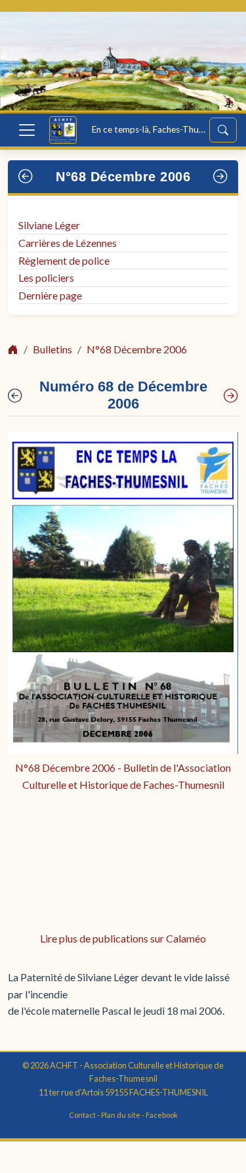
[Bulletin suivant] (220, 177)
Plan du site (120, 1115)
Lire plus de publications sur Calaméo (123, 938)
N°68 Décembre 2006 (123, 176)
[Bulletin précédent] (25, 177)
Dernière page (50, 295)
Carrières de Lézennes (67, 242)
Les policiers (46, 277)
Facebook (162, 1115)
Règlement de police (64, 260)
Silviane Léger (49, 225)
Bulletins (52, 349)
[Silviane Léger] (231, 396)
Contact (82, 1115)
